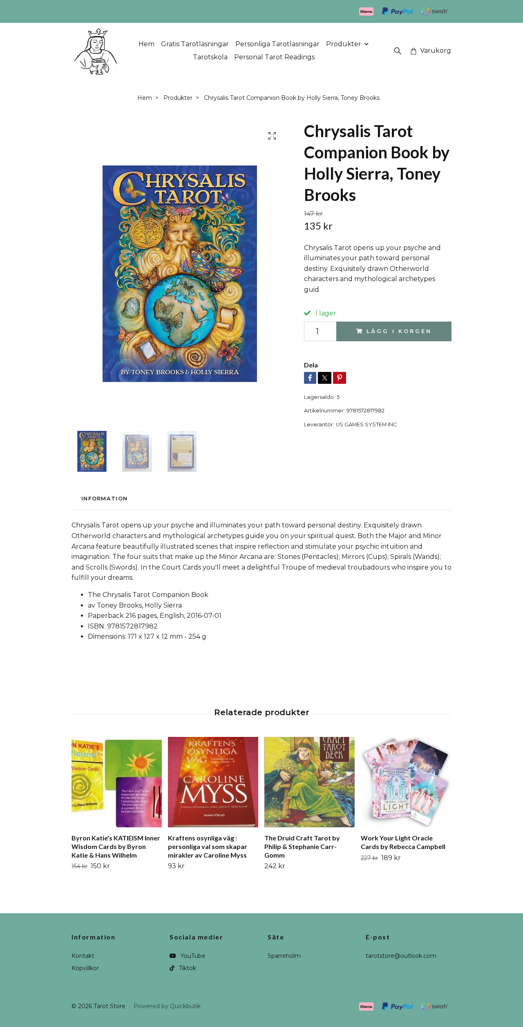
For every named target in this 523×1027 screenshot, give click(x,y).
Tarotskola (210, 57)
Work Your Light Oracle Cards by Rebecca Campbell (403, 842)
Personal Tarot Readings (274, 57)
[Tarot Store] (96, 51)
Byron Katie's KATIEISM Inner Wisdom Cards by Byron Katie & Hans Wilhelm (116, 846)
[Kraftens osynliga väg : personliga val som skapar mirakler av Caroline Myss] (213, 782)
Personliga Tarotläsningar (277, 44)
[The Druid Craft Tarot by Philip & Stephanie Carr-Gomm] (309, 782)
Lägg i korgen (399, 331)
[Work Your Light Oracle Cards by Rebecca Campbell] (406, 782)
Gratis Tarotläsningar (195, 44)
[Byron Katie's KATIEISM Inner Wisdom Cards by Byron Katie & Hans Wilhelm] (117, 782)
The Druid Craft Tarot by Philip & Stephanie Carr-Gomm (302, 846)
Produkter (343, 44)
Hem (146, 44)
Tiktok (186, 968)
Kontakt (83, 955)
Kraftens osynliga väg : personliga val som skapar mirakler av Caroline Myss (207, 846)
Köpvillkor (85, 968)
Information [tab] (104, 498)
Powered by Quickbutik (167, 1006)
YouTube (192, 955)
